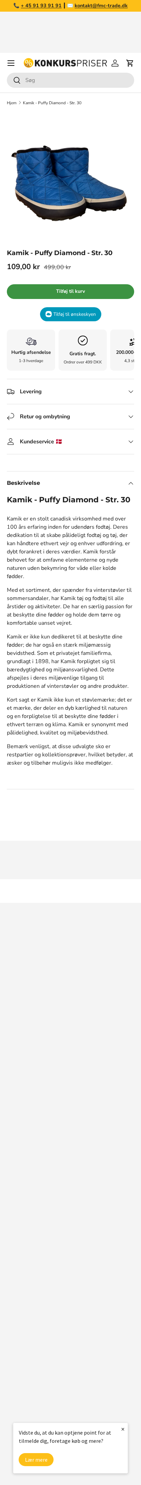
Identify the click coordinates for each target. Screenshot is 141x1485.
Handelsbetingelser (31, 1205)
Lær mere (36, 1459)
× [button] (123, 1429)
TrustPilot (85, 1082)
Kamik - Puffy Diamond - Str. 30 (52, 103)
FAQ (12, 1164)
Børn (13, 1396)
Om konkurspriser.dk (32, 1150)
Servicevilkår (22, 1219)
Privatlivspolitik (26, 1233)
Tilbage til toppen (70, 891)
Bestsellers (21, 1300)
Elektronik (19, 1354)
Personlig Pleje (25, 1409)
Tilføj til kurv (70, 291)
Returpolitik (21, 1192)
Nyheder (17, 1313)
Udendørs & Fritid (29, 1382)
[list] (70, 176)
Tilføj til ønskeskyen (74, 314)
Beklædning (22, 1368)
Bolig (13, 1341)
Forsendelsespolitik (31, 1246)
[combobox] (70, 80)
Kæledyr (17, 1327)
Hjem (11, 103)
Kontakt (16, 1178)
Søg (11, 1137)
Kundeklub (20, 1260)
